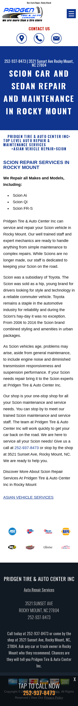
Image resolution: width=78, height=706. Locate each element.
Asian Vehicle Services (28, 497)
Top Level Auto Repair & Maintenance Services (26, 143)
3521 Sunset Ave (41, 61)
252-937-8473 (15, 61)
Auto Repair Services (39, 589)
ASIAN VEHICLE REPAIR (33, 149)
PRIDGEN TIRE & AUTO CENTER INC (38, 137)
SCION (61, 149)
